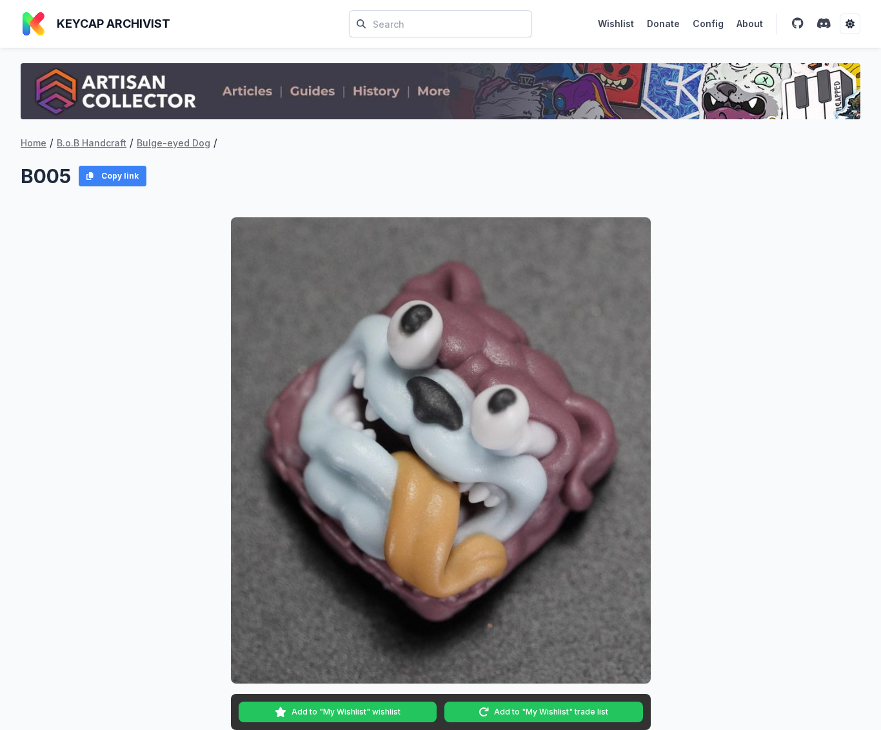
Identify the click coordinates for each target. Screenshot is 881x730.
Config (708, 23)
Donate (663, 23)
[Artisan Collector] (440, 91)
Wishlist (616, 23)
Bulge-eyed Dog (173, 142)
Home (33, 142)
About (750, 23)
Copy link (120, 176)
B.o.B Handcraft (91, 142)
